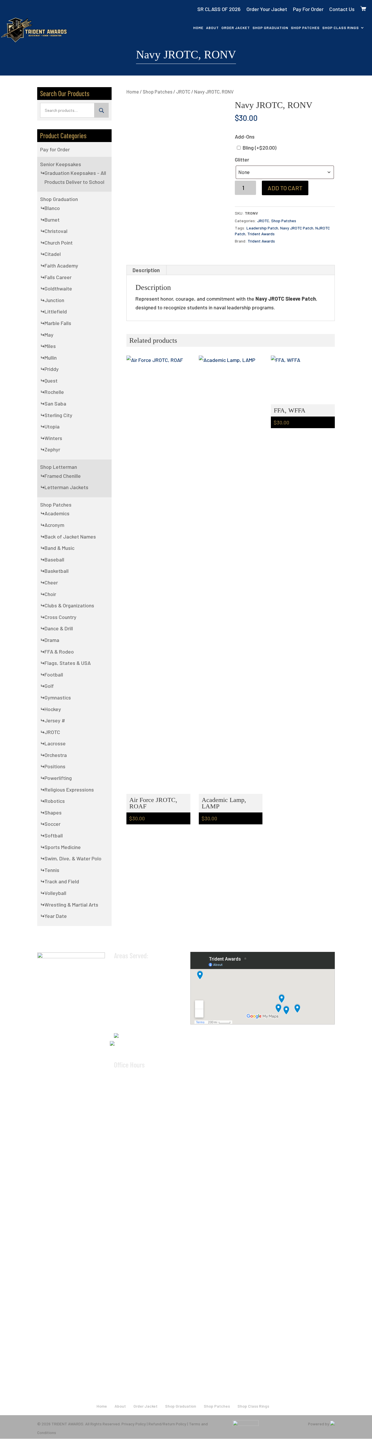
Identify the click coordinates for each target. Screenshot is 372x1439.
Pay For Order (308, 9)
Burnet (52, 219)
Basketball (56, 571)
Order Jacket (235, 28)
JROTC (183, 91)
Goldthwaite (58, 288)
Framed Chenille (62, 476)
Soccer (52, 824)
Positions (54, 766)
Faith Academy (61, 265)
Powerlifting (58, 778)
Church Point (58, 242)
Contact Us (342, 9)
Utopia (52, 426)
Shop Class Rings (340, 28)
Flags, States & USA (67, 663)
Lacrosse (55, 743)
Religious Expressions (69, 789)
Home (198, 28)
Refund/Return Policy (167, 1423)
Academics (56, 513)
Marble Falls (57, 323)
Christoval (55, 231)
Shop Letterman (58, 467)
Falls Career (57, 277)
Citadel (52, 254)
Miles (50, 346)
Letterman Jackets (66, 487)
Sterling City (58, 415)
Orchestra (55, 755)
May (48, 334)
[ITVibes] (332, 1423)
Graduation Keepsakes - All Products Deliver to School (75, 177)
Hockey (52, 709)
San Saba (55, 403)
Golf (49, 686)
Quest (51, 380)
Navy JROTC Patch (296, 227)
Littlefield (55, 311)
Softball (53, 835)
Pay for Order (55, 149)
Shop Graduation (270, 28)
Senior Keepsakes (60, 164)
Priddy (51, 369)
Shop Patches (305, 28)
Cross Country (60, 617)
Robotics (54, 801)
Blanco (52, 208)
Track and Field (61, 881)
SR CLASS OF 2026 (219, 9)
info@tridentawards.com (145, 1043)
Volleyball (55, 893)
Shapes (53, 812)
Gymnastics (57, 697)
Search (101, 110)
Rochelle (54, 392)
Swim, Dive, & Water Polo (72, 858)
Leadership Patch (262, 227)
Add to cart (285, 187)
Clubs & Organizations (69, 605)
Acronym (54, 525)
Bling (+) (259, 147)
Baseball (54, 559)
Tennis (51, 870)
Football (53, 674)
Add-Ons (245, 136)
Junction (54, 300)
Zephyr (52, 449)
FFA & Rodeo (59, 651)
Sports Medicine (62, 847)
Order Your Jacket (266, 9)
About (212, 28)
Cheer (51, 582)
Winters (53, 438)
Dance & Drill (58, 628)
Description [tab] (146, 270)
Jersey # (54, 720)
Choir (50, 594)
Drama (51, 640)
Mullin (50, 357)
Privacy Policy (133, 1423)
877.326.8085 (135, 1034)
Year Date (55, 916)
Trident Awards (261, 233)
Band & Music (59, 548)
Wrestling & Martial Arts (71, 904)
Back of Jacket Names (70, 536)
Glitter (242, 159)
